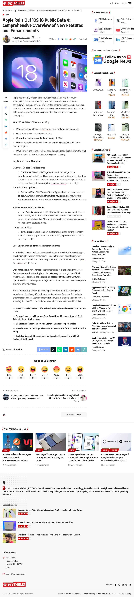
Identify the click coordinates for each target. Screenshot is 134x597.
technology (47, 129)
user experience (58, 183)
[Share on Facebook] (58, 39)
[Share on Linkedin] (6, 126)
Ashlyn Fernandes (22, 37)
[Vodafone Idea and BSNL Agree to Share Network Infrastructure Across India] (18, 442)
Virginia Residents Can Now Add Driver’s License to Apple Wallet (46, 323)
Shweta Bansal (99, 279)
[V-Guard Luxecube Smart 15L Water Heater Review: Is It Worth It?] (9, 526)
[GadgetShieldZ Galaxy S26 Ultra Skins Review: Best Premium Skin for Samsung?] (98, 210)
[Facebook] (103, 20)
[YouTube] (123, 585)
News (10, 11)
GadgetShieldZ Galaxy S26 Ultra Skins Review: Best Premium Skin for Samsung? (119, 210)
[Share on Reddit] (70, 39)
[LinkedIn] (129, 585)
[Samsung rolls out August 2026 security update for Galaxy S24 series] (50, 442)
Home (5, 11)
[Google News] (103, 39)
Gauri (96, 332)
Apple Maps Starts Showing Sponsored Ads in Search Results (103, 290)
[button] (112, 3)
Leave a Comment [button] (75, 415)
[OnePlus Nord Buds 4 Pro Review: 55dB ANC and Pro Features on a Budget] (9, 538)
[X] (119, 585)
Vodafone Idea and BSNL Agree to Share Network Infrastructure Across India (17, 457)
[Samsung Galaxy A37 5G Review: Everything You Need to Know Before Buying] (9, 513)
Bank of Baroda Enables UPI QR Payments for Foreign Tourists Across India (103, 340)
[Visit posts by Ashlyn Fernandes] (6, 39)
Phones (114, 450)
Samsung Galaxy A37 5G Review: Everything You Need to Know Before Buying (50, 510)
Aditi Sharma (99, 258)
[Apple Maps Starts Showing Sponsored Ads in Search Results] (124, 291)
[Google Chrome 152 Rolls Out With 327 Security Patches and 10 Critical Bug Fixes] (124, 309)
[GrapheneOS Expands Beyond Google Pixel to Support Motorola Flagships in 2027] (116, 442)
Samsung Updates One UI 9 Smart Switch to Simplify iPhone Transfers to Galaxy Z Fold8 (83, 457)
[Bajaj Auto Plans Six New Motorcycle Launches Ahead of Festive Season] (124, 327)
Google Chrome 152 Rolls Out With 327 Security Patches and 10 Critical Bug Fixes (104, 308)
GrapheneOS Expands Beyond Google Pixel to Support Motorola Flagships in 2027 (115, 457)
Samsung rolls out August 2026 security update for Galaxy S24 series (50, 457)
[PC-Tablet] (14, 3)
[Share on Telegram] (6, 139)
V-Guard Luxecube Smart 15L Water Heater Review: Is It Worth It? (45, 522)
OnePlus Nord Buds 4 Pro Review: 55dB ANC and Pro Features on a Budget (49, 535)
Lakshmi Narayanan (101, 297)
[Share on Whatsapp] (66, 39)
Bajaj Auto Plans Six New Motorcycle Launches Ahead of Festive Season (104, 326)
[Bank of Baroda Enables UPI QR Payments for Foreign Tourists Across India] (124, 341)
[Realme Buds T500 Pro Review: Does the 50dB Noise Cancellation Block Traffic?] (98, 225)
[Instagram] (103, 30)
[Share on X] (62, 39)
